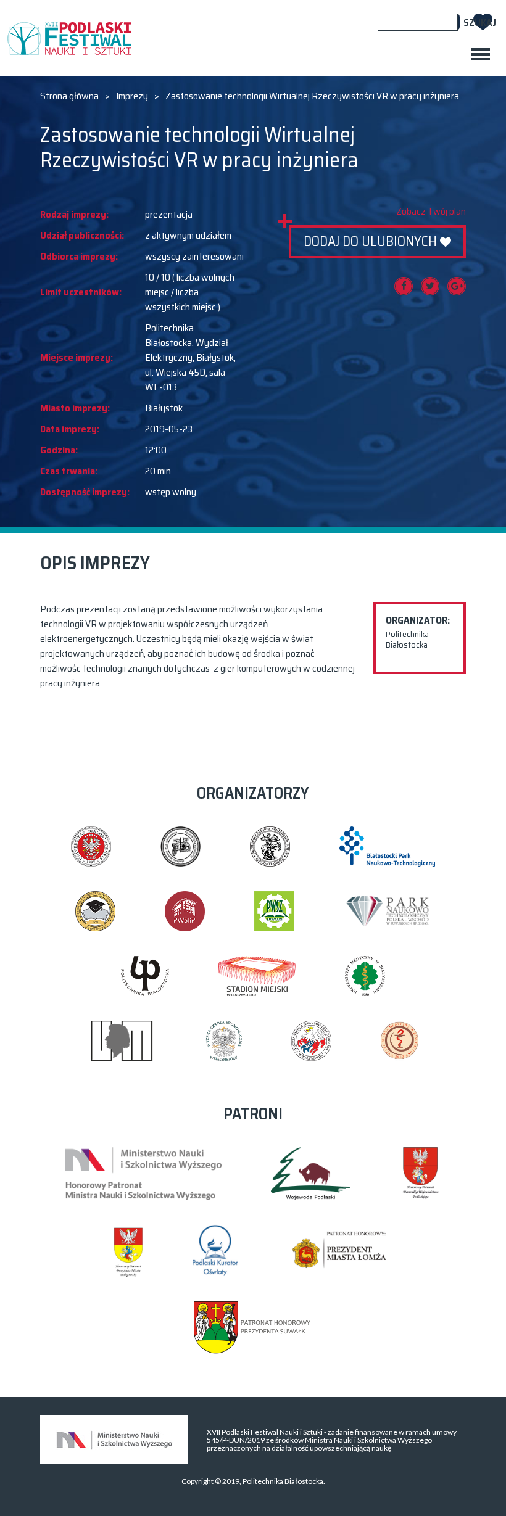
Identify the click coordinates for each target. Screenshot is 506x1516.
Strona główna (69, 96)
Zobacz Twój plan (431, 211)
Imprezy (132, 96)
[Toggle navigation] (481, 54)
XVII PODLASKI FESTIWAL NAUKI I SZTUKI (69, 38)
